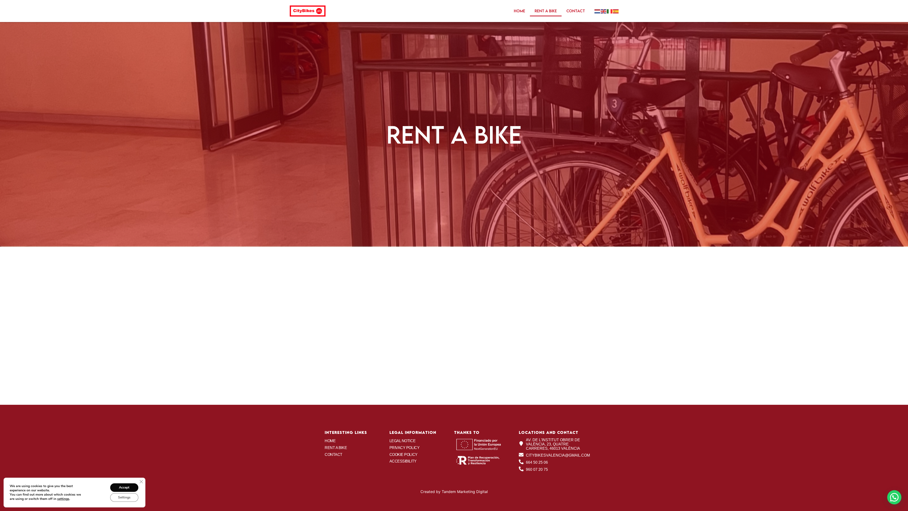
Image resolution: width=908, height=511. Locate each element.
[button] (894, 497)
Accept (124, 487)
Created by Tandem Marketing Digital (454, 491)
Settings (124, 497)
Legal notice (402, 441)
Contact (575, 11)
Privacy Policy (404, 448)
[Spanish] (616, 11)
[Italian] (610, 11)
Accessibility (403, 461)
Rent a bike (546, 11)
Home (519, 11)
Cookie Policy (403, 455)
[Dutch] (597, 11)
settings (63, 499)
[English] (604, 11)
